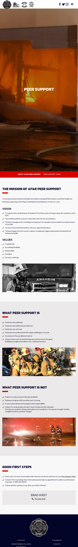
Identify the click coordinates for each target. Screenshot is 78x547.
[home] (16, 4)
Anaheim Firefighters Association (21, 544)
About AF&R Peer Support (29, 174)
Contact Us (56, 544)
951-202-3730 (40, 499)
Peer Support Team (52, 174)
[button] (72, 4)
